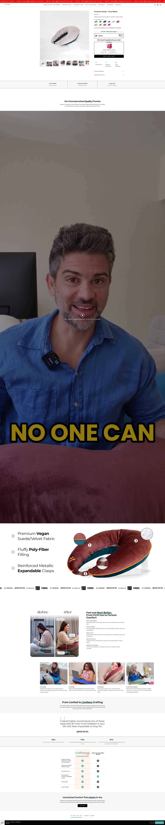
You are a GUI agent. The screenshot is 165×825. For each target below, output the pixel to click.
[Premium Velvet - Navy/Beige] (105, 21)
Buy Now (82, 805)
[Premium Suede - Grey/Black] (43, 63)
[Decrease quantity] (150, 822)
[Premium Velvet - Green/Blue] (100, 21)
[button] (101, 5)
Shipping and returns (99, 74)
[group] (82, 677)
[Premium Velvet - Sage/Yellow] (96, 21)
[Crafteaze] (7, 5)
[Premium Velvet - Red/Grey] (105, 25)
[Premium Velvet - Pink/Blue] (109, 21)
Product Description (99, 71)
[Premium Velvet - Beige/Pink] (96, 25)
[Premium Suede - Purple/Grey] (118, 21)
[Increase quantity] (153, 822)
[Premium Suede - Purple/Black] (100, 25)
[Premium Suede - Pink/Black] (109, 25)
